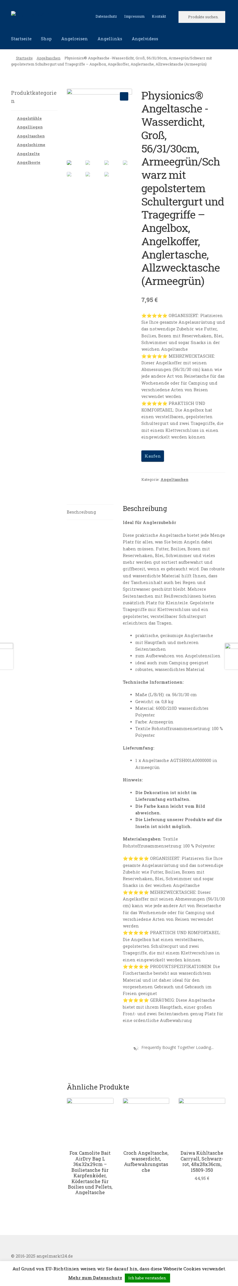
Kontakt (159, 16)
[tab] (90, 512)
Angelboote (28, 162)
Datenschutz (106, 16)
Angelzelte (28, 153)
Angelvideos (145, 38)
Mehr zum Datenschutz (95, 1277)
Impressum (134, 16)
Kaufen (153, 456)
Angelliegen (30, 127)
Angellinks (110, 38)
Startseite (21, 38)
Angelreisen (74, 38)
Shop (46, 38)
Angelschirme (31, 144)
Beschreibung (81, 512)
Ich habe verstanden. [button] (147, 1277)
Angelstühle (29, 118)
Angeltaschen (48, 58)
